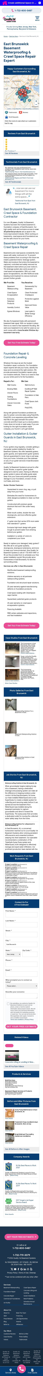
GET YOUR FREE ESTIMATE (20, 1237)
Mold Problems (28, 1299)
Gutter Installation (29, 1296)
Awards (18, 1321)
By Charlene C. (10, 151)
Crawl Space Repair (30, 1287)
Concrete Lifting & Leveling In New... (19, 1062)
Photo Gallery (23, 1337)
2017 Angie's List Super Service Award (24, 1201)
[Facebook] (18, 1269)
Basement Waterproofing (12, 1287)
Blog (5, 1321)
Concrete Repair (9, 1296)
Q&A (5, 1316)
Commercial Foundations (12, 1299)
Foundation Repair (9, 1292)
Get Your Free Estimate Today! (21, 343)
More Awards (9, 1214)
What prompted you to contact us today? (19, 981)
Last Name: (10, 921)
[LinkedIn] (24, 1269)
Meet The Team (21, 1313)
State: (8, 950)
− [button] (36, 104)
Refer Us (6, 1324)
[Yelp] (31, 1269)
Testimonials (23, 1339)
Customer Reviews (9, 1334)
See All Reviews (11, 153)
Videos (6, 1339)
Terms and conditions (17, 1019)
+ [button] (36, 101)
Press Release (8, 1319)
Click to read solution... (28, 653)
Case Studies (8, 1337)
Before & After (23, 1334)
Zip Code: (26, 950)
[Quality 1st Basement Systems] (9, 18)
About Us (6, 1313)
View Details (9, 1118)
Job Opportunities (22, 1319)
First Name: (10, 911)
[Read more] (14, 1175)
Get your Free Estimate (21, 1026)
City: (8, 940)
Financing (19, 1316)
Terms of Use (23, 1273)
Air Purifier (7, 1303)
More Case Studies (11, 683)
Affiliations (19, 1324)
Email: (8, 970)
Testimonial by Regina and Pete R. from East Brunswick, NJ (19, 178)
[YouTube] (15, 1269)
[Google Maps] (21, 1269)
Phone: (9, 960)
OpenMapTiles (17, 109)
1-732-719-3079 (21, 1255)
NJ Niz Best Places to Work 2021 (26, 1166)
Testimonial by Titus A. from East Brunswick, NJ (20, 172)
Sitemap (33, 1273)
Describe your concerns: (15, 992)
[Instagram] (28, 1269)
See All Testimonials (13, 182)
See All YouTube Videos (14, 1066)
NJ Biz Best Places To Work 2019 (26, 1185)
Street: (9, 931)
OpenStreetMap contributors (31, 109)
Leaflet (9, 109)
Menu (37, 20)
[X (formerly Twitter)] (12, 1269)
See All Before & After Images (17, 1149)
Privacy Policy (29, 1019)
